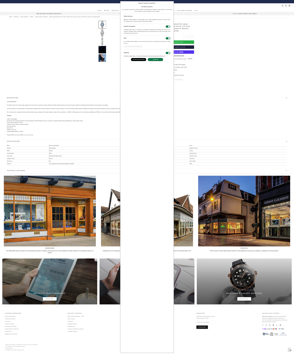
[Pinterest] (269, 325)
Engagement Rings (72, 324)
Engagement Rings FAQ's (11, 334)
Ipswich (28, 135)
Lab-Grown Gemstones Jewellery (76, 329)
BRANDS (106, 10)
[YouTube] (273, 325)
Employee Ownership (10, 319)
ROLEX (100, 10)
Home (10, 16)
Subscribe (202, 327)
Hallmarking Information (11, 326)
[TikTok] (276, 325)
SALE (196, 10)
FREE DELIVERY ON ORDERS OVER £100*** (49, 13)
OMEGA (32, 16)
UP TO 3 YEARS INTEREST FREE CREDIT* (245, 13)
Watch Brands (24, 16)
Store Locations (71, 319)
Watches (16, 16)
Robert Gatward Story (10, 316)
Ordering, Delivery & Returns (12, 329)
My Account (8, 321)
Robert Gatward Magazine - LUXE (76, 316)
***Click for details (8, 348)
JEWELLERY (115, 10)
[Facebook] (262, 325)
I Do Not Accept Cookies (138, 59)
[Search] (286, 5)
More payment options (178, 55)
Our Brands (70, 321)
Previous (97, 44)
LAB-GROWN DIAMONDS (184, 10)
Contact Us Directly (9, 324)
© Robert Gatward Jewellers (14, 349)
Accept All (155, 59)
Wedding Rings (71, 326)
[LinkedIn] (280, 325)
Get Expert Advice (178, 47)
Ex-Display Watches (72, 331)
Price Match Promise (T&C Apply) (175, 64)
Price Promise (8, 331)
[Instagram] (266, 325)
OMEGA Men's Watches (41, 16)
